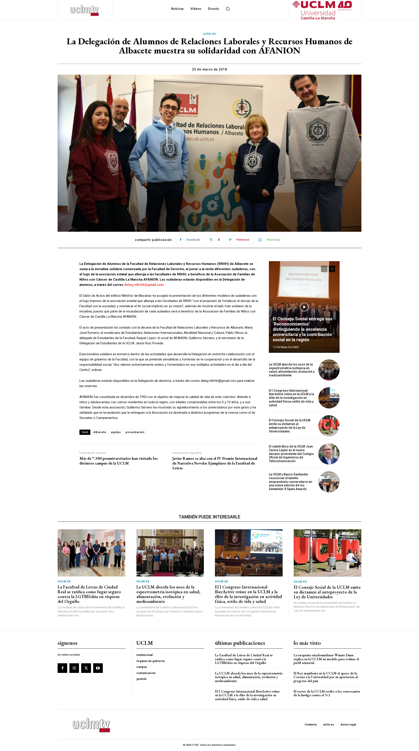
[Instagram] (74, 668)
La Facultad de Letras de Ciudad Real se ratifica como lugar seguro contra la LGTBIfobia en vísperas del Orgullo (89, 594)
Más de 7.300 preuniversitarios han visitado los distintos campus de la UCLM (118, 460)
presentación (134, 432)
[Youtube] (98, 668)
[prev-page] (324, 269)
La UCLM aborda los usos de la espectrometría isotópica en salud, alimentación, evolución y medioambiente (292, 370)
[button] (227, 9)
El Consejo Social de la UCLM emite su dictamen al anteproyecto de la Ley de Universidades (289, 425)
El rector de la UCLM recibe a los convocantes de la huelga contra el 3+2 (327, 693)
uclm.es (209, 34)
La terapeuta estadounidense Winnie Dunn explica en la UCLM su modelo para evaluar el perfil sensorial (326, 659)
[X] (86, 668)
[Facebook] (62, 668)
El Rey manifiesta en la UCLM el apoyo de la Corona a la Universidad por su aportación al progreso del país (326, 677)
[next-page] (332, 269)
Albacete (99, 432)
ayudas (116, 432)
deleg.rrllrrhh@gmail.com (144, 285)
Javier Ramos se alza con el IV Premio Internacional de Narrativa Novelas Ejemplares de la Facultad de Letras (214, 463)
